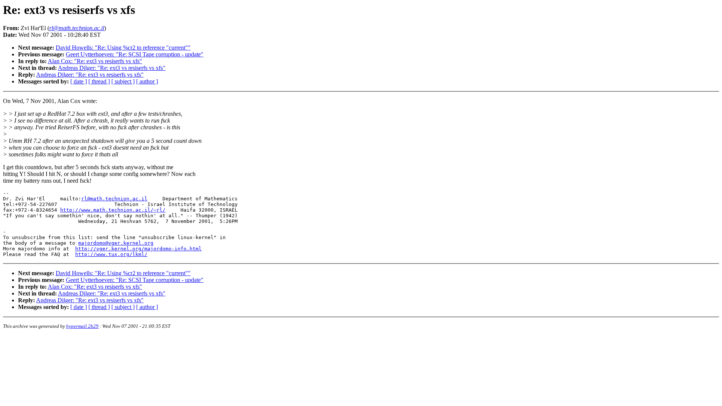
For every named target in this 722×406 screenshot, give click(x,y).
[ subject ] (123, 81)
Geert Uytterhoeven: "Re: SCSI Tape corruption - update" (134, 54)
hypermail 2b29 (82, 326)
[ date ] (78, 81)
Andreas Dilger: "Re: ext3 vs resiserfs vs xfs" (111, 68)
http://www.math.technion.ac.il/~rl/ (112, 210)
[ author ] (147, 81)
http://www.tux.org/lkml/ (111, 254)
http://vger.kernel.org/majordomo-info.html (138, 248)
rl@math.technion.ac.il (114, 198)
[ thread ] (99, 81)
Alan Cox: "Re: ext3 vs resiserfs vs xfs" (95, 61)
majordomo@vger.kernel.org (115, 243)
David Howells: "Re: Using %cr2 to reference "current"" (123, 47)
